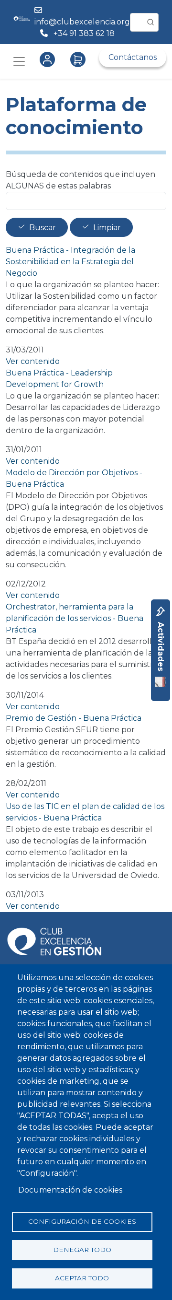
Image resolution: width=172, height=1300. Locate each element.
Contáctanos (132, 57)
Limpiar (107, 227)
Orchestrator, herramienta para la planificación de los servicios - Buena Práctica (74, 618)
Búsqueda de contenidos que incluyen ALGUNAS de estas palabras (80, 180)
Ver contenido (33, 361)
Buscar (42, 227)
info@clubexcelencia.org (82, 21)
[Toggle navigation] (19, 61)
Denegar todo (82, 1249)
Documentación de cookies (70, 1190)
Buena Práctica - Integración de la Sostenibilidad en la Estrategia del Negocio (70, 262)
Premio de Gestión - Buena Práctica (73, 718)
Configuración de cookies (82, 1221)
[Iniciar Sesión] (49, 59)
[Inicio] (21, 22)
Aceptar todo (82, 1278)
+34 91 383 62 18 (85, 33)
